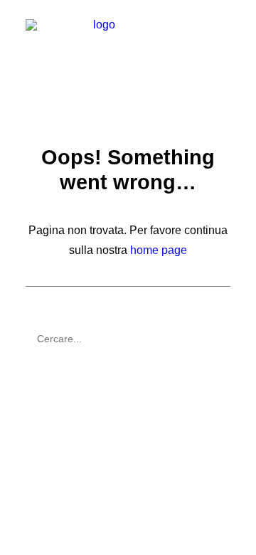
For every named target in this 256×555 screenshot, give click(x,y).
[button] (223, 47)
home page (158, 250)
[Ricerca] (128, 338)
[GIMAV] (98, 47)
